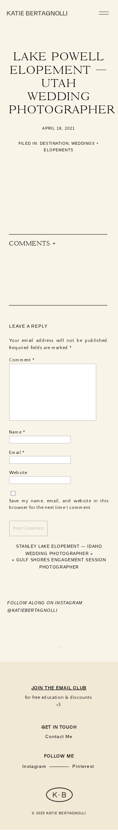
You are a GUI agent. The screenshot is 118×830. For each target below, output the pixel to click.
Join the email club (59, 688)
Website (18, 473)
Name (17, 432)
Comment (21, 360)
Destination (54, 143)
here (58, 184)
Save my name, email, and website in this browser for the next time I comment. (59, 504)
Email (16, 452)
